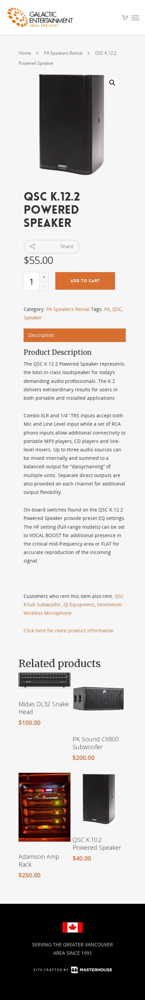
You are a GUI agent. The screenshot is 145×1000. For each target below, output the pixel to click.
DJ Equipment (78, 604)
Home (25, 53)
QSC (117, 309)
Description (41, 335)
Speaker (33, 317)
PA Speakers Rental (63, 53)
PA (107, 309)
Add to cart (85, 281)
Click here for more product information (69, 630)
